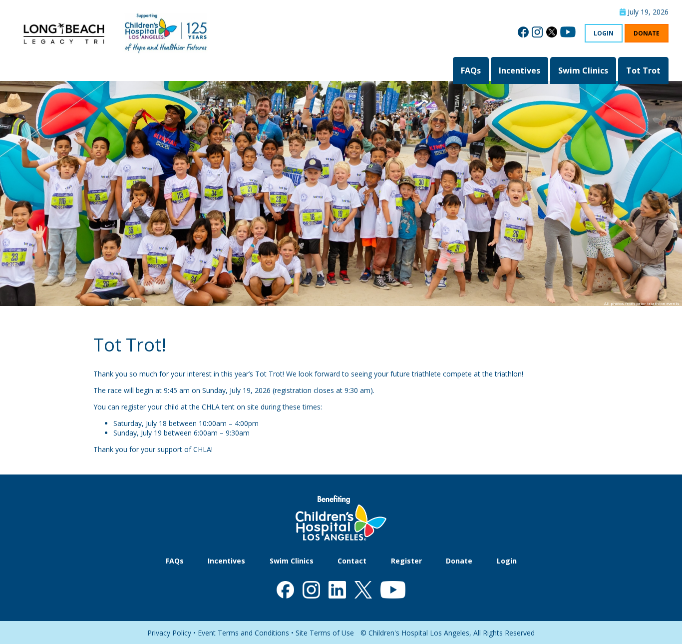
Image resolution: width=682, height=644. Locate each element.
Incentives (519, 70)
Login (604, 33)
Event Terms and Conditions (243, 633)
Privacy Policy (169, 633)
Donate (647, 33)
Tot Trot (643, 70)
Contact (352, 561)
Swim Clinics (583, 70)
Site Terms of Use (325, 633)
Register (406, 561)
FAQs (471, 70)
